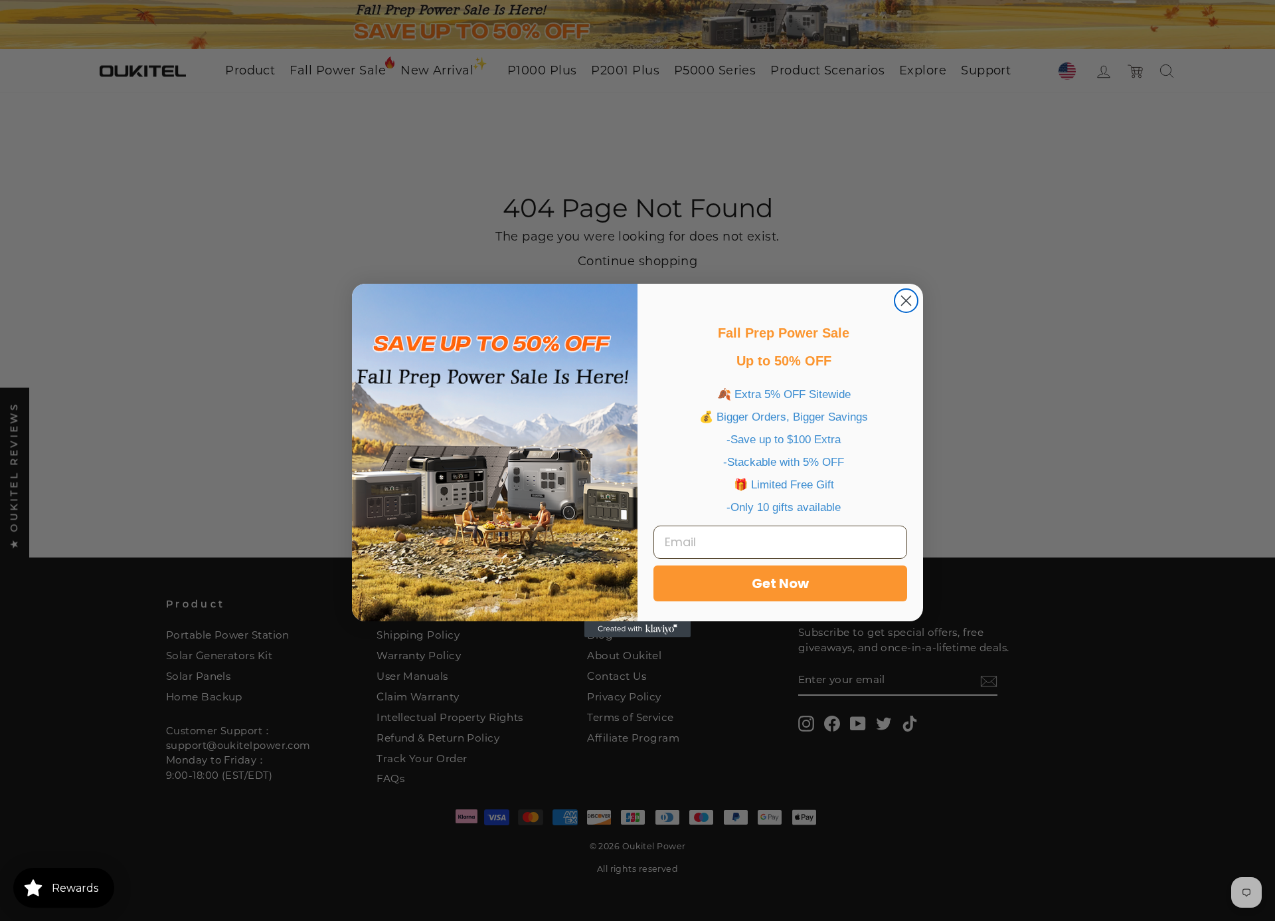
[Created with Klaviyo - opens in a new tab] (637, 629)
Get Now (780, 583)
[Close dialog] (906, 300)
